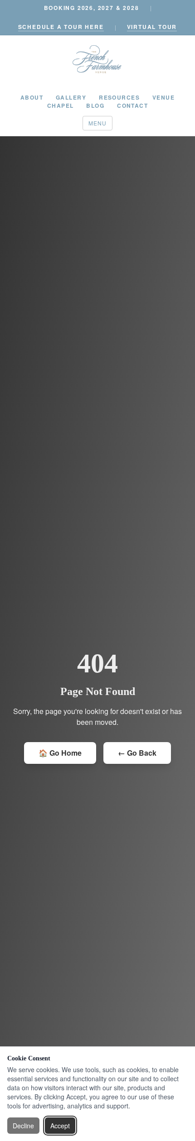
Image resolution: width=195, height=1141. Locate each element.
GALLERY (71, 97)
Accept (60, 1125)
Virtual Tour (152, 27)
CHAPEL (60, 105)
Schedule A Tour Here (61, 27)
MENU (97, 123)
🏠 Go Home (60, 753)
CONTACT (132, 105)
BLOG (95, 105)
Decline (23, 1125)
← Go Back (137, 753)
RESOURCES (119, 97)
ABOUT (31, 97)
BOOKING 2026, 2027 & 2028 (91, 8)
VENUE (163, 97)
